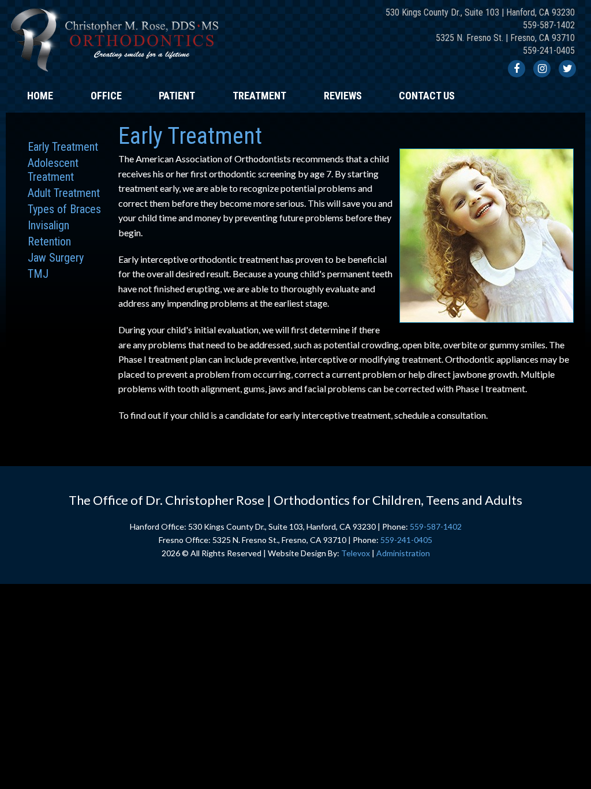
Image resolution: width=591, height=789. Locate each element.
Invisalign (48, 225)
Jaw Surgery (56, 258)
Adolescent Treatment (53, 170)
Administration (403, 553)
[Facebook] (516, 68)
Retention (49, 241)
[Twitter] (567, 68)
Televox (355, 553)
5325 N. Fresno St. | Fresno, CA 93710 (505, 37)
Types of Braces (64, 209)
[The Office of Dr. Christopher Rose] (117, 74)
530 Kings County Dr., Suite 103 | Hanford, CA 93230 (480, 12)
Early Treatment (63, 147)
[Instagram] (542, 68)
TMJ (38, 274)
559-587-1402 (549, 25)
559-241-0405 (549, 50)
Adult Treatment (64, 193)
